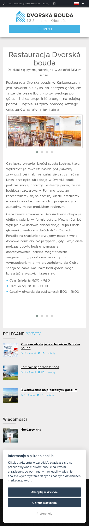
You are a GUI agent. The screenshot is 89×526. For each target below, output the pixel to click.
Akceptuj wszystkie (44, 492)
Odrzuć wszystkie (44, 502)
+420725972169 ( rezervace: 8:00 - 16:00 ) (27, 3)
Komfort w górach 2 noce (40, 367)
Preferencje (44, 513)
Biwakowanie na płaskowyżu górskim (49, 390)
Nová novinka (31, 429)
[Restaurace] (44, 131)
